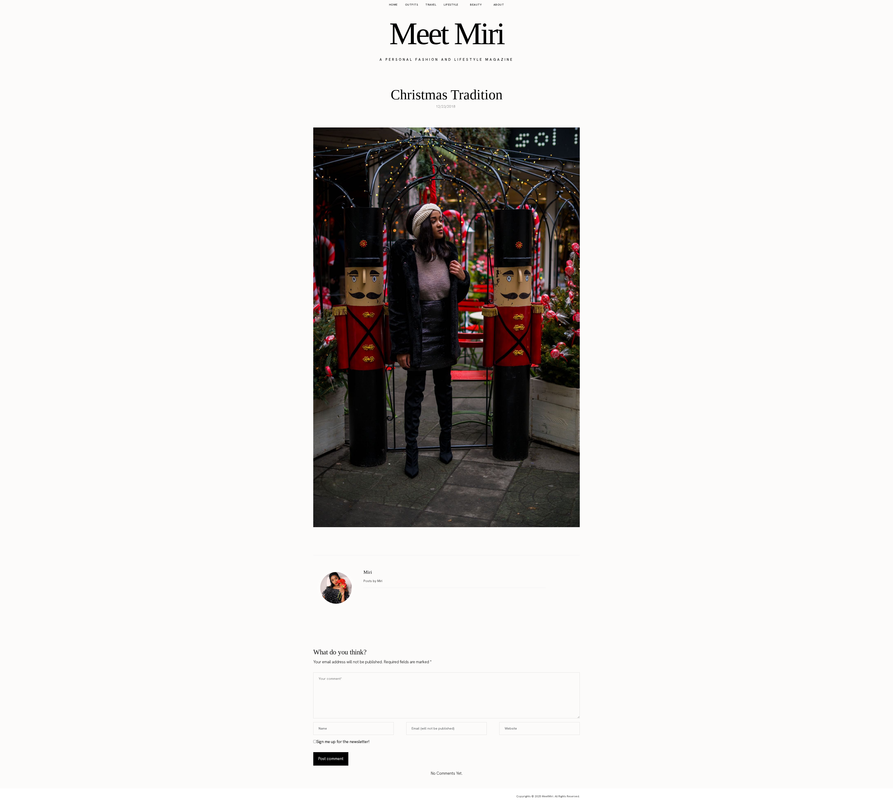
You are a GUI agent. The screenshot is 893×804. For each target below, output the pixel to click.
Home (393, 5)
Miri (367, 572)
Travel (430, 5)
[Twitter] (441, 543)
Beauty (476, 5)
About (498, 5)
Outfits (411, 5)
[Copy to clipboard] (461, 543)
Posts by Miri (373, 581)
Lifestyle (451, 5)
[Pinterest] (451, 543)
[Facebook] (432, 543)
